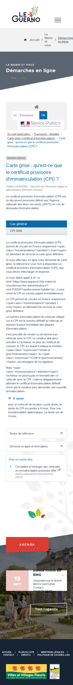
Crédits (26, 655)
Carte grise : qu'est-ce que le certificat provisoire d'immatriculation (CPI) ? (36, 142)
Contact (8, 655)
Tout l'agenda (46, 609)
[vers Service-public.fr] (40, 124)
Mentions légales (52, 652)
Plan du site (26, 652)
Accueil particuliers (19, 134)
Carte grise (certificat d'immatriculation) (31, 138)
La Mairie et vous (49, 40)
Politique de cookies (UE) (53, 655)
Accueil (34, 40)
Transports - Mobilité (47, 134)
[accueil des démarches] (36, 106)
